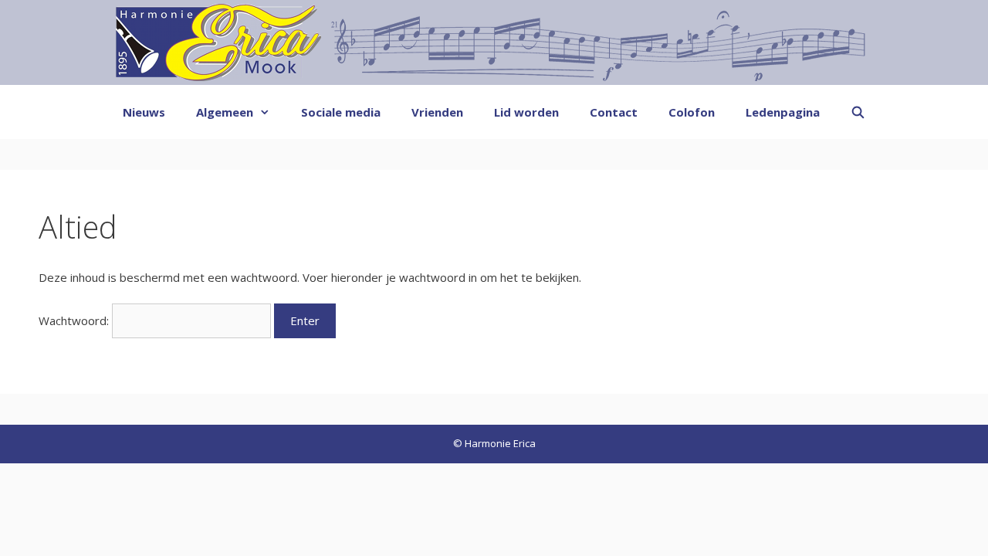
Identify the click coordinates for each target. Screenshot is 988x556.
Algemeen (224, 112)
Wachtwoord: (75, 320)
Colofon (691, 112)
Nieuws (144, 112)
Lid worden (526, 112)
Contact (614, 112)
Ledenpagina (783, 112)
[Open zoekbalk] (858, 112)
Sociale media (341, 112)
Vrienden (437, 112)
